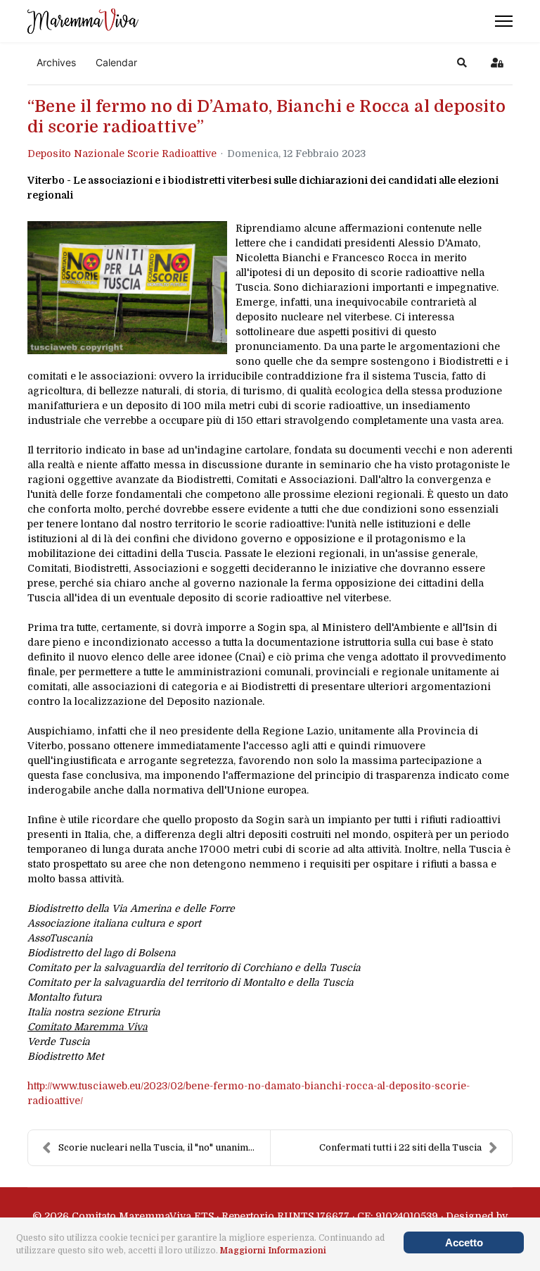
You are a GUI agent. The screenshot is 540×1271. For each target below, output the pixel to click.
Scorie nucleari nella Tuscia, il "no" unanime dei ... (164, 1147)
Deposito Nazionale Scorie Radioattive (122, 153)
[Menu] (504, 21)
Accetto (464, 1242)
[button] (462, 62)
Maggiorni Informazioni (273, 1251)
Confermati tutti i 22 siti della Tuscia (400, 1147)
